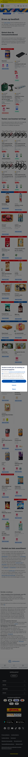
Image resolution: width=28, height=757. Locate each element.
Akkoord (14, 381)
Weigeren (14, 389)
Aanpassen (14, 385)
